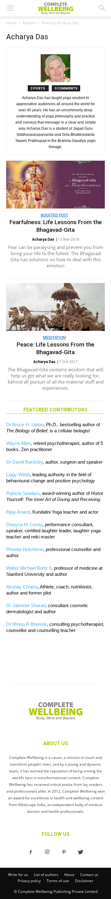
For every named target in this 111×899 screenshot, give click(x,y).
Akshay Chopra (22, 586)
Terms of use (58, 880)
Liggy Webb (18, 474)
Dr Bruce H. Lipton (24, 424)
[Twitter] (80, 852)
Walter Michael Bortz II (28, 568)
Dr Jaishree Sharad (25, 605)
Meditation (54, 337)
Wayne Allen (18, 443)
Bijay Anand (18, 512)
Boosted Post (54, 215)
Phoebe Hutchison (24, 549)
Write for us (18, 874)
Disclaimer (84, 880)
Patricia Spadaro (22, 493)
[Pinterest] (64, 852)
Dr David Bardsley (24, 462)
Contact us (89, 874)
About (69, 874)
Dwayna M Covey (24, 524)
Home (11, 22)
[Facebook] (30, 852)
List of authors (46, 874)
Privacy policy (29, 880)
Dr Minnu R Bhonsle (26, 624)
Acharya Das (43, 239)
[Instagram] (47, 852)
